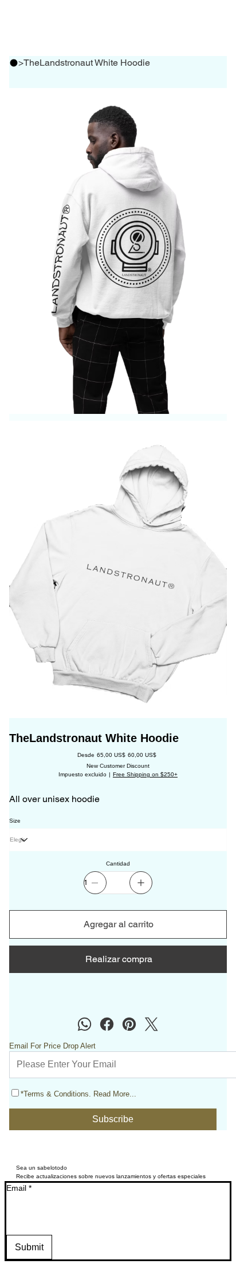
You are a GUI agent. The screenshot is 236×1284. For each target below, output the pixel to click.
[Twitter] (151, 1024)
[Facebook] (107, 1024)
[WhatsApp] (84, 1024)
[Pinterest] (129, 1024)
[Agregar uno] (140, 882)
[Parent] (13, 63)
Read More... (114, 1094)
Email (19, 1188)
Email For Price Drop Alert (52, 1046)
